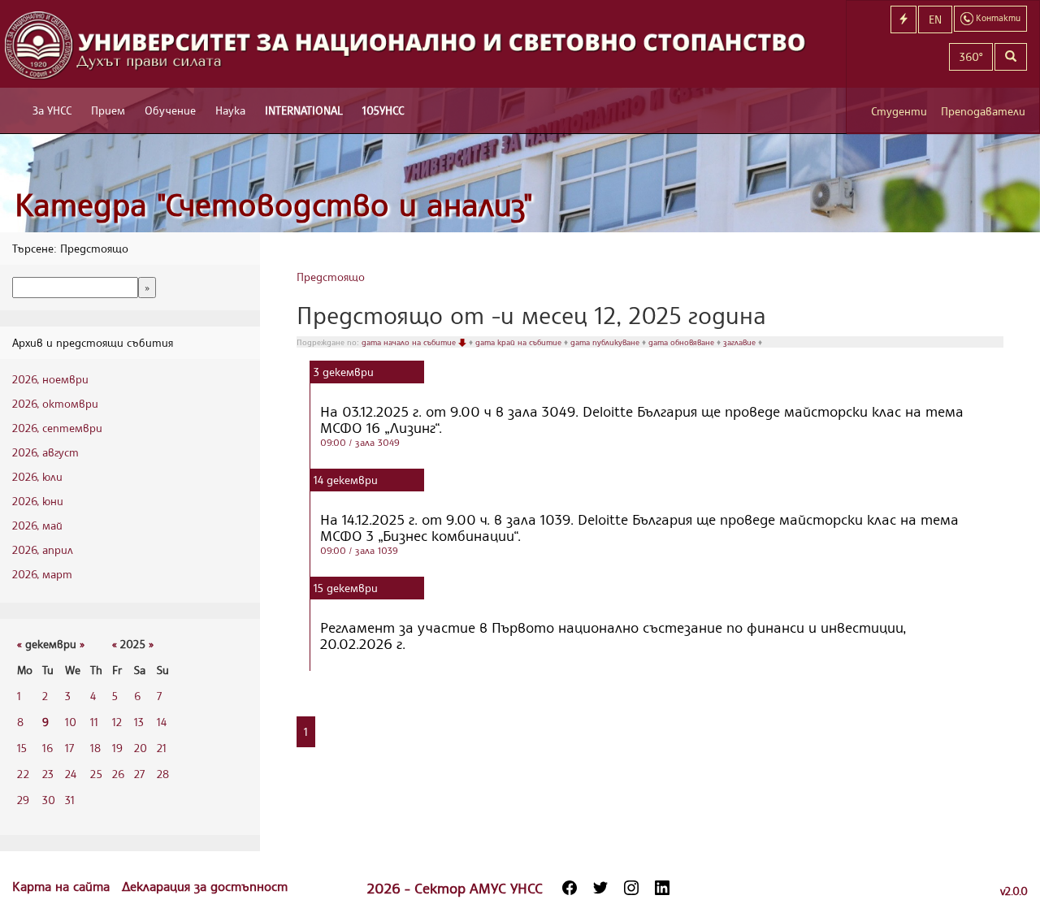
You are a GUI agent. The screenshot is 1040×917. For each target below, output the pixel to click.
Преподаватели (983, 111)
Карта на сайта (63, 886)
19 (117, 748)
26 (118, 774)
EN (935, 19)
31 (70, 800)
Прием (108, 110)
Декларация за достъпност (205, 886)
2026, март (42, 574)
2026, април (42, 549)
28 (163, 774)
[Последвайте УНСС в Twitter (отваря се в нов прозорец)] (600, 887)
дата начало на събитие (410, 342)
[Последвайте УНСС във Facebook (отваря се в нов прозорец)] (569, 887)
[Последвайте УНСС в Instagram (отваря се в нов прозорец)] (631, 887)
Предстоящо (331, 276)
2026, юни (37, 501)
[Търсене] (1010, 57)
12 (117, 722)
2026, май (37, 525)
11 (94, 722)
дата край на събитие (519, 342)
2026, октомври (55, 403)
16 (47, 748)
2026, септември (57, 428)
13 (139, 722)
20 (140, 748)
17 (69, 748)
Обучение (170, 110)
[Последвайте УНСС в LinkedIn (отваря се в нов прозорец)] (662, 887)
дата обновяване (682, 342)
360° (971, 56)
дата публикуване (606, 342)
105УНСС (383, 110)
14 (162, 722)
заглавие (740, 342)
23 (48, 774)
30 (48, 800)
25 (96, 774)
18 (95, 748)
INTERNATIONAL (304, 110)
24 (70, 774)
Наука (230, 110)
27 (139, 774)
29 (23, 800)
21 (162, 748)
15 (22, 748)
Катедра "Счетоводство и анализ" (274, 204)
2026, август (45, 452)
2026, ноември (50, 379)
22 (23, 774)
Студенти (899, 111)
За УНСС (52, 110)
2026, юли (37, 476)
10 (70, 722)
